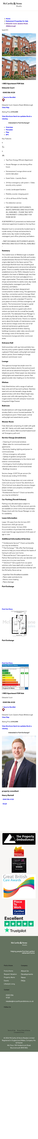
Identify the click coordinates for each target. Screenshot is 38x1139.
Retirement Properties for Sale (17, 21)
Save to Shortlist (9, 97)
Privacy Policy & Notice (23, 1030)
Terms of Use (11, 1030)
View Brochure (7, 116)
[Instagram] (18, 1013)
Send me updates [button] (19, 116)
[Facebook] (6, 1013)
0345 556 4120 (8, 799)
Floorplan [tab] (9, 130)
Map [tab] (7, 132)
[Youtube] (24, 1013)
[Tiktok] (6, 1019)
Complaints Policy (19, 1032)
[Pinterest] (30, 1013)
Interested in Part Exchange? (19, 123)
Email (5, 804)
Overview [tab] (9, 127)
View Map (5, 107)
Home (8, 19)
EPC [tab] (7, 135)
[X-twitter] (12, 1013)
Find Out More (7, 609)
